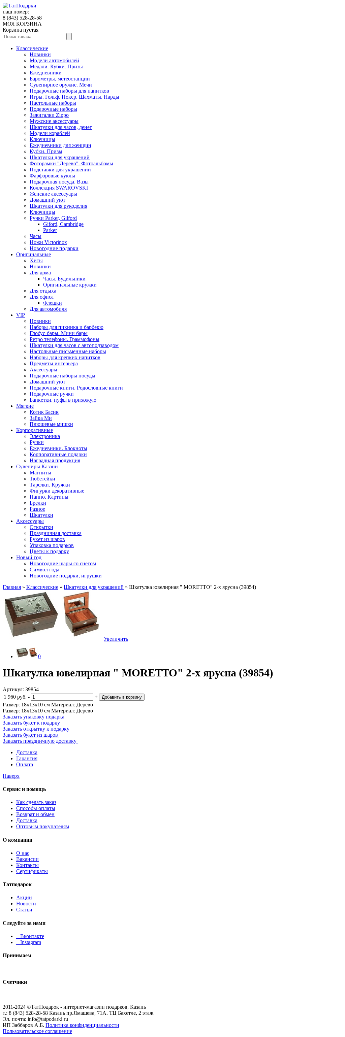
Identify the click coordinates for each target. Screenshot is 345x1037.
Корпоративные (34, 430)
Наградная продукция (55, 460)
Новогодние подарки (54, 248)
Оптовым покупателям (42, 826)
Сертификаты (32, 871)
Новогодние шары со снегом (63, 563)
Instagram (28, 942)
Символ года (44, 569)
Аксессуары (43, 369)
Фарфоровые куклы (52, 175)
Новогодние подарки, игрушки (66, 575)
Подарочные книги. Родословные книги (76, 388)
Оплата (24, 764)
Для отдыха (43, 291)
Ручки (37, 442)
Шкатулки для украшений (60, 157)
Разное (37, 509)
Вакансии (27, 859)
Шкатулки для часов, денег (61, 127)
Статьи (24, 909)
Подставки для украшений (60, 169)
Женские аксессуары (53, 194)
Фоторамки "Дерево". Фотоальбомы (71, 163)
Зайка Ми (41, 418)
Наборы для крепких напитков (65, 357)
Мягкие (25, 406)
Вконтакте (30, 936)
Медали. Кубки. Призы (56, 66)
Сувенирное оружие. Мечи (61, 85)
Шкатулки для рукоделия (58, 206)
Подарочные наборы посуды (62, 375)
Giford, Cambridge (63, 224)
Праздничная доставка (56, 533)
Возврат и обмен (35, 814)
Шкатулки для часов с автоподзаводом (74, 345)
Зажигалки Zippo (49, 115)
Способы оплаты (35, 808)
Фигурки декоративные (57, 491)
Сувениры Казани (37, 466)
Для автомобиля (48, 309)
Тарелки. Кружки (50, 485)
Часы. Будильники (64, 278)
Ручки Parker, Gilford (53, 218)
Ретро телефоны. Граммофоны (64, 339)
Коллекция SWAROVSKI (59, 188)
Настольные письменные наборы (68, 351)
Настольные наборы (53, 103)
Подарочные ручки (52, 394)
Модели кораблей (50, 133)
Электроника (45, 436)
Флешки (52, 303)
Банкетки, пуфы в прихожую (63, 400)
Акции (24, 897)
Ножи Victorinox (48, 242)
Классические (32, 48)
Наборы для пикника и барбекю (66, 327)
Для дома (40, 272)
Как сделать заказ (36, 802)
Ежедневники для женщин (60, 145)
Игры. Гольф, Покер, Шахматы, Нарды (74, 97)
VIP (20, 315)
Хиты (36, 260)
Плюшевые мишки (51, 424)
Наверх (11, 776)
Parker (50, 230)
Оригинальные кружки (70, 285)
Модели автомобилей (54, 60)
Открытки (41, 527)
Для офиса (42, 297)
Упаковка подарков (52, 545)
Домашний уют (47, 200)
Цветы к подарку (49, 551)
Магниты (40, 472)
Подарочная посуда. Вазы (59, 182)
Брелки (38, 503)
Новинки (40, 54)
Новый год (28, 557)
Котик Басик (44, 412)
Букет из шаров (47, 539)
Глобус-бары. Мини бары (59, 333)
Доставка (26, 752)
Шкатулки (41, 515)
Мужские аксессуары (54, 121)
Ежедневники (46, 72)
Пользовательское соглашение (37, 1031)
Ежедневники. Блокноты (58, 448)
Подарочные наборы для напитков (69, 91)
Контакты (27, 865)
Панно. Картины (49, 497)
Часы (35, 236)
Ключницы (42, 139)
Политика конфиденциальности (82, 1025)
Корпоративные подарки (58, 454)
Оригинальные (33, 254)
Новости (26, 903)
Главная (12, 587)
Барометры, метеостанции (60, 78)
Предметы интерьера (54, 363)
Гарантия (26, 758)
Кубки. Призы (46, 151)
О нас (22, 853)
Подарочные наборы (53, 109)
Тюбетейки (42, 478)
